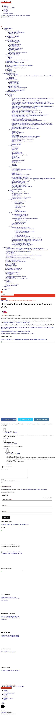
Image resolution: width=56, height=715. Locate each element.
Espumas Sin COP (16, 144)
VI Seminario (15, 151)
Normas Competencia (11, 91)
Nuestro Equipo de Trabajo (12, 54)
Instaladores (9, 70)
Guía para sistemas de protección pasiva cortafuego (18, 257)
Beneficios (8, 281)
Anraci (5, 29)
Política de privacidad (8, 698)
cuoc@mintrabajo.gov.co (9, 322)
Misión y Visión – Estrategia (12, 31)
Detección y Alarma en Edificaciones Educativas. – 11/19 (25, 100)
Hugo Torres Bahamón (14, 53)
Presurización (15, 161)
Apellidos (4, 511)
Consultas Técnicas (10, 253)
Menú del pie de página (6, 687)
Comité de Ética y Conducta (12, 272)
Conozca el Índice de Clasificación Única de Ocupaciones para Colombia (17, 333)
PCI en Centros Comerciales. (13, 260)
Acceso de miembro (8, 13)
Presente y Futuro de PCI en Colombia (21, 227)
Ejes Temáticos (18, 202)
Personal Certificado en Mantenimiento (18, 87)
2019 (10, 190)
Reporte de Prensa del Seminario (22, 236)
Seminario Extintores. (17, 187)
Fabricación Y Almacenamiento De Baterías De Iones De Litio (20, 259)
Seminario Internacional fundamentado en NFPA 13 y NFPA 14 (27, 239)
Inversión (17, 209)
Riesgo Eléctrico (16, 172)
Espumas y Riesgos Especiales (19, 191)
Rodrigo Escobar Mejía (14, 46)
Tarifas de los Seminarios (18, 223)
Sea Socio (6, 9)
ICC (10, 58)
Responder (6, 438)
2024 (10, 97)
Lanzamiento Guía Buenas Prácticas (20, 184)
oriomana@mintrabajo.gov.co (23, 322)
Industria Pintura (16, 157)
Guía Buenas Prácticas (11, 265)
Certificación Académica (12, 79)
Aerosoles (14, 165)
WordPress (9, 686)
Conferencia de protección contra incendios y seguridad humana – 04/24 (29, 120)
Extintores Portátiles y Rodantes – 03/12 (21, 127)
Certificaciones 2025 (14, 82)
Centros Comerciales (17, 189)
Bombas (14, 164)
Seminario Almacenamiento (18, 182)
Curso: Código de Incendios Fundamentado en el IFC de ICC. (26, 110)
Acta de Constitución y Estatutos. (17, 32)
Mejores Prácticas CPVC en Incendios (21, 174)
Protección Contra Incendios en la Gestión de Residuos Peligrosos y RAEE (29, 115)
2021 (10, 166)
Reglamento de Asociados (12, 284)
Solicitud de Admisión (11, 285)
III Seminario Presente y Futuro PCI (20, 193)
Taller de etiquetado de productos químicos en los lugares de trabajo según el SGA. (31, 102)
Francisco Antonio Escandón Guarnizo (18, 52)
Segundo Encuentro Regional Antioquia (21, 242)
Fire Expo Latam (10, 78)
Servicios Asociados (11, 71)
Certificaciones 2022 (14, 86)
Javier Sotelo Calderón (14, 41)
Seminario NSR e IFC (17, 153)
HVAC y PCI (15, 147)
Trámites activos (10, 282)
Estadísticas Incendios (17, 140)
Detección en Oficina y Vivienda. (20, 155)
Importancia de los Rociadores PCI (14, 268)
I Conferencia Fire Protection (19, 201)
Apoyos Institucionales (20, 211)
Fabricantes (9, 69)
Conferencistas (18, 205)
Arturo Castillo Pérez (14, 42)
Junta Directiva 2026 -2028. (12, 40)
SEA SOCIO (7, 280)
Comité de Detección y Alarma (13, 274)
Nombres (4, 505)
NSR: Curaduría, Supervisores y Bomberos (22, 169)
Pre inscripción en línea (17, 224)
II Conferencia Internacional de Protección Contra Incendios (26, 136)
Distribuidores (9, 66)
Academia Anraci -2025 (9, 7)
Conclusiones (18, 230)
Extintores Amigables (17, 143)
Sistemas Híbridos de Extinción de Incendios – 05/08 (24, 119)
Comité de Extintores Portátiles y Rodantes (16, 276)
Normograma (9, 256)
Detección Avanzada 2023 (18, 132)
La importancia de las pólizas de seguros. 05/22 (23, 118)
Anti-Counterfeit (10, 252)
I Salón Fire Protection (20, 206)
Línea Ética (12, 37)
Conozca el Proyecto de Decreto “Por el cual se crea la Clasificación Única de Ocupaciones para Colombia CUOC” (27, 324)
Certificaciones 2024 (14, 83)
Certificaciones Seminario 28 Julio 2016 (24, 228)
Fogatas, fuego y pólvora (12, 263)
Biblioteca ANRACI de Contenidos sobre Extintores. (18, 251)
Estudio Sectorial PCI (11, 267)
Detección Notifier (16, 133)
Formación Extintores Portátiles (19, 185)
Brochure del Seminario (20, 222)
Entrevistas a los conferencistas (22, 232)
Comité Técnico (10, 273)
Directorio (8, 288)
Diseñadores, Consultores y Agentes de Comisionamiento (19, 65)
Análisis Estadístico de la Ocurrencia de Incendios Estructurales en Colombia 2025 (25, 248)
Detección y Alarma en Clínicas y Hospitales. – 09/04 (24, 108)
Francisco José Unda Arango (16, 48)
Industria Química (16, 158)
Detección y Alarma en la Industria (20, 177)
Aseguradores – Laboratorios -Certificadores (16, 68)
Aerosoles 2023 (15, 135)
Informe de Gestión (8, 28)
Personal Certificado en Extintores (17, 90)
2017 (10, 213)
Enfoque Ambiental (13, 35)
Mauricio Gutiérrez (13, 50)
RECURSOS (7, 247)
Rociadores (14, 149)
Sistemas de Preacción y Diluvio (19, 198)
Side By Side (18, 207)
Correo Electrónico (7, 499)
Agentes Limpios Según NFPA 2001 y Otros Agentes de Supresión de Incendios (30, 180)
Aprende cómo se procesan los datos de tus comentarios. (34, 489)
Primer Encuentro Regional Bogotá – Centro (22, 244)
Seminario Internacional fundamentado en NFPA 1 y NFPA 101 (27, 238)
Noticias (5, 312)
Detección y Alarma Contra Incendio (20, 181)
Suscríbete (6, 11)
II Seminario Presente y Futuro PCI (20, 214)
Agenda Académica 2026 (9, 73)
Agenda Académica (19, 203)
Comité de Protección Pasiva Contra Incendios (17, 278)
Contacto (6, 10)
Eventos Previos (10, 94)
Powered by (3, 712)
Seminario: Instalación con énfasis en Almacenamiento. (25, 218)
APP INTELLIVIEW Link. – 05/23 (20, 116)
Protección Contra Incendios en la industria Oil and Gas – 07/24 (27, 112)
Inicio (5, 5)
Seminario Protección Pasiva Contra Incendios (23, 139)
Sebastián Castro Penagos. (15, 49)
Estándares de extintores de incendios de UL (22, 141)
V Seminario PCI (16, 168)
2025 (10, 95)
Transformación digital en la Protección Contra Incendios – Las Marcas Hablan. (30, 114)
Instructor (17, 219)
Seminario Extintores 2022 (18, 160)
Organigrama (9, 39)
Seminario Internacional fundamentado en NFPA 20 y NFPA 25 (27, 240)
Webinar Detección (16, 162)
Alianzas (8, 56)
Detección (14, 156)
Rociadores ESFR (16, 173)
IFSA (10, 57)
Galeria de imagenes (19, 234)
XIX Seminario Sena (17, 152)
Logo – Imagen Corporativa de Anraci (15, 62)
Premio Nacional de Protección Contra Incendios (17, 60)
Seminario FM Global (17, 195)
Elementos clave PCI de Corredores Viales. (16, 261)
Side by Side (15, 148)
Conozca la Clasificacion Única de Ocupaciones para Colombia (15, 331)
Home (2, 300)
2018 (10, 199)
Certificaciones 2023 (14, 85)
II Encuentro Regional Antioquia (22, 243)
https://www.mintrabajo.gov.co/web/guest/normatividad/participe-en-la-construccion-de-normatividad (24, 339)
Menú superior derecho (6, 2)
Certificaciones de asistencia (21, 215)
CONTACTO (7, 286)
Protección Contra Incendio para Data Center (22, 111)
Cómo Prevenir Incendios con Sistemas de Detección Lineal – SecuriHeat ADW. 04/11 (32, 123)
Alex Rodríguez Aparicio (15, 44)
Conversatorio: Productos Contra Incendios (22, 186)
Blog (6, 300)
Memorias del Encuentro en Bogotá (23, 245)
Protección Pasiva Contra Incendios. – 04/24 (22, 122)
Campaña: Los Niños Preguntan (13, 269)
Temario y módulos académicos (22, 220)
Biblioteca (8, 93)
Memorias (17, 210)
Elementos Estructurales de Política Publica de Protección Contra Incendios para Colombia (27, 249)
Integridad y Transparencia (12, 36)
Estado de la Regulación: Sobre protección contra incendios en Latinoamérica (24, 255)
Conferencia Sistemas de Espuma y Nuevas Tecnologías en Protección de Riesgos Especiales (33, 178)
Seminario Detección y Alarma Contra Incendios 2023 (24, 137)
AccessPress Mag (20, 686)
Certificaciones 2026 (14, 81)
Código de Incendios (17, 170)
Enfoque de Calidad (14, 33)
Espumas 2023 (15, 131)
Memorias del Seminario (20, 216)
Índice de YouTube (10, 264)
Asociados (6, 6)
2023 (10, 129)
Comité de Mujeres (10, 277)
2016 (10, 226)
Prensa (5, 289)
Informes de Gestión (11, 61)
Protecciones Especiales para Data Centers (22, 176)
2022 (10, 145)
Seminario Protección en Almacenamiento (22, 197)
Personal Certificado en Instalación (17, 89)
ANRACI (4, 315)
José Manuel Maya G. (14, 45)
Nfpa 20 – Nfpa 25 (16, 194)
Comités (5, 271)
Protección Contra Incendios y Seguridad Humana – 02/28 (25, 128)
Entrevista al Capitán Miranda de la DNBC (25, 231)
